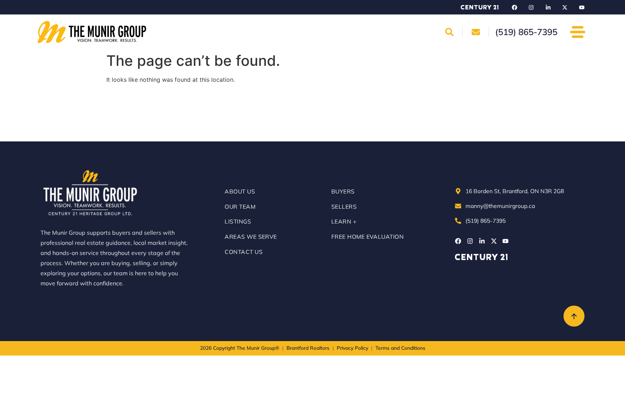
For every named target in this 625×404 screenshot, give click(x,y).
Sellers (344, 206)
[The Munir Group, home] (92, 32)
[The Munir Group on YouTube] (581, 7)
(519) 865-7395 (485, 220)
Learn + (343, 221)
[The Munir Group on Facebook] (514, 7)
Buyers (343, 191)
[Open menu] (577, 32)
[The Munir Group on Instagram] (531, 7)
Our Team (240, 206)
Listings (238, 221)
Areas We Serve (251, 236)
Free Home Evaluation (367, 236)
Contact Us (244, 251)
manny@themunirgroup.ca (500, 205)
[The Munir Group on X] (565, 7)
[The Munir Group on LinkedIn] (548, 7)
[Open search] (450, 32)
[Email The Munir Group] (476, 32)
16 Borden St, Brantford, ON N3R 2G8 (514, 191)
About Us (240, 191)
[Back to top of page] (574, 316)
